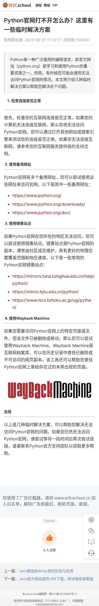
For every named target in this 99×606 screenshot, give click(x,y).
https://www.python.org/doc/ (41, 212)
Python (49, 521)
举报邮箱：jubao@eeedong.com (61, 602)
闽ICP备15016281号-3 (63, 594)
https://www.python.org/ (37, 195)
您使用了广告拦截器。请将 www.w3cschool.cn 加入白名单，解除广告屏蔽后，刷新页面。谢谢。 (49, 501)
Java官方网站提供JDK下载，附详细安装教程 (56, 578)
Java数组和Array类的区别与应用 (46, 571)
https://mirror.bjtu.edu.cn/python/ (45, 291)
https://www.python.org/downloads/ (48, 204)
